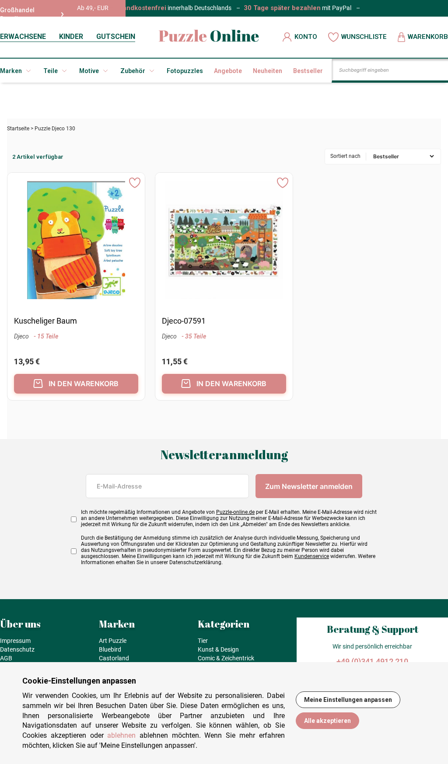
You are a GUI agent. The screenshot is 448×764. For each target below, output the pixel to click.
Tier (203, 640)
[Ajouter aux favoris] (134, 182)
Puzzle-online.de (235, 512)
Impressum (15, 640)
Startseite (18, 129)
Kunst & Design (218, 649)
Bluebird (110, 649)
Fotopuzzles (185, 70)
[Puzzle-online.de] (209, 37)
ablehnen (121, 735)
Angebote (228, 70)
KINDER (71, 36)
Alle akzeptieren (327, 720)
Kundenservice (311, 556)
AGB (6, 658)
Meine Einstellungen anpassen (348, 699)
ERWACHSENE (23, 36)
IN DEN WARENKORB (84, 383)
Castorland (114, 658)
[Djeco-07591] (224, 241)
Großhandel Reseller (17, 14)
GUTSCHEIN (115, 36)
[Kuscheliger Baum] (76, 241)
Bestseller (308, 70)
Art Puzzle (112, 640)
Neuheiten (267, 70)
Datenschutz (17, 649)
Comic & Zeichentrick (226, 658)
